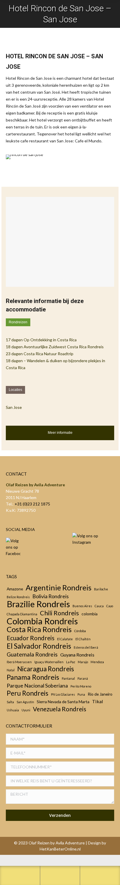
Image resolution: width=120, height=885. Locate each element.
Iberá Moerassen (19, 662)
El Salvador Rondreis (39, 646)
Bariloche (101, 589)
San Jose (14, 407)
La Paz (70, 662)
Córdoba (80, 631)
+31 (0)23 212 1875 (32, 503)
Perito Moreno (80, 686)
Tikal (97, 701)
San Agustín (25, 702)
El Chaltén (83, 639)
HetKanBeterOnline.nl (60, 848)
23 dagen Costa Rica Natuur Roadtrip (39, 353)
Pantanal (68, 678)
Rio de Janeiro (100, 694)
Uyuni (26, 710)
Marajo (83, 662)
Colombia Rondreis (42, 621)
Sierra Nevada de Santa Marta (63, 701)
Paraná (82, 678)
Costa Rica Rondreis (39, 629)
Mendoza (97, 662)
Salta (10, 702)
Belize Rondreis (18, 597)
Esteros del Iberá (86, 647)
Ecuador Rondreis (30, 638)
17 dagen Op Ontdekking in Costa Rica (41, 339)
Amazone (15, 588)
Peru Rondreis (27, 693)
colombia (90, 613)
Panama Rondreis (33, 677)
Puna (81, 694)
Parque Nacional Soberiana (37, 685)
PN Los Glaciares (63, 694)
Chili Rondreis (59, 613)
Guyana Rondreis (77, 654)
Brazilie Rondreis (38, 604)
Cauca (99, 606)
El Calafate (65, 639)
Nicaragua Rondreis (45, 669)
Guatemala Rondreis (32, 654)
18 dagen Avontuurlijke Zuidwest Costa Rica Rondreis (55, 346)
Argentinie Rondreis (58, 587)
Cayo (109, 606)
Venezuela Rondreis (59, 709)
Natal (11, 670)
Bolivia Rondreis (50, 596)
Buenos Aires (82, 606)
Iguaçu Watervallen (48, 662)
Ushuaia (13, 710)
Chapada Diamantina (22, 614)
